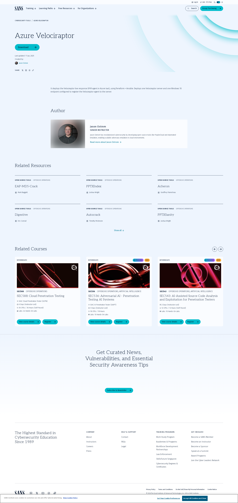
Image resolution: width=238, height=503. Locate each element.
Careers (89, 446)
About (89, 437)
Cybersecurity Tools (23, 20)
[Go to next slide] (220, 249)
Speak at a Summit (199, 451)
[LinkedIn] (31, 493)
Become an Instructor (201, 442)
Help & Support (128, 432)
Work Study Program (165, 437)
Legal (123, 446)
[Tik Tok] (54, 493)
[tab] (31, 8)
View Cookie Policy (70, 498)
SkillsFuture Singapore (166, 459)
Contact (124, 437)
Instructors (91, 442)
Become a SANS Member (202, 437)
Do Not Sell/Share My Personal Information (190, 489)
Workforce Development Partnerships (167, 448)
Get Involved (197, 432)
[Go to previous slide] (214, 249)
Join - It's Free (207, 2)
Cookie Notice (212, 489)
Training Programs (165, 432)
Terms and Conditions (165, 489)
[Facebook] (48, 493)
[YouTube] (42, 493)
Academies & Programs (166, 442)
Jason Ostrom (23, 63)
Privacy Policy (150, 489)
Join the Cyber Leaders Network (205, 460)
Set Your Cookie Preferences (168, 498)
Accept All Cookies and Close (194, 498)
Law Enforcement (164, 454)
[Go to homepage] (19, 8)
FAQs (123, 442)
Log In (196, 2)
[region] (119, 498)
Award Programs (198, 456)
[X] (36, 493)
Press (88, 451)
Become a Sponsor (199, 446)
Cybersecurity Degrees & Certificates (167, 465)
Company (90, 432)
